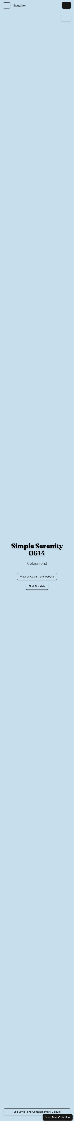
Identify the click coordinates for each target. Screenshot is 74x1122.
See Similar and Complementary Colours (37, 1111)
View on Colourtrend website (37, 576)
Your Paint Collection (57, 1117)
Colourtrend (37, 563)
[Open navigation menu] (6, 5)
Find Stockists (37, 586)
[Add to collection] (66, 17)
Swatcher (19, 5)
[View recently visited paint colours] (56, 5)
